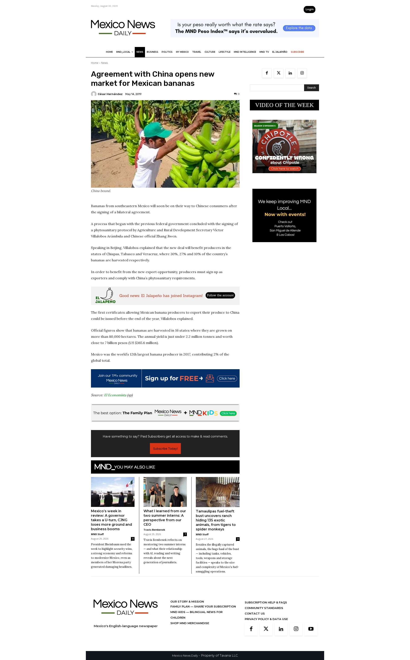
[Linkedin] (290, 73)
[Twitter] (278, 73)
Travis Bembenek (154, 529)
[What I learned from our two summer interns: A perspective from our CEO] (165, 492)
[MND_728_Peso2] (244, 41)
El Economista (115, 395)
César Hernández (110, 94)
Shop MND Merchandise (189, 623)
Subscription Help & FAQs (266, 602)
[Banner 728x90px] (165, 413)
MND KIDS (178, 612)
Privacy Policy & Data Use (266, 619)
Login (309, 9)
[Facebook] (267, 73)
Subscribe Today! (165, 448)
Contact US (255, 613)
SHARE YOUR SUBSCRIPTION (214, 606)
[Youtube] (311, 629)
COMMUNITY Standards (264, 608)
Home (94, 63)
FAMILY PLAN (180, 606)
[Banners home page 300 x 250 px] (284, 176)
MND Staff (97, 534)
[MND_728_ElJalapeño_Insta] (165, 296)
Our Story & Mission (187, 601)
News (104, 63)
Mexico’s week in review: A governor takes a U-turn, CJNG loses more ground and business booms (111, 520)
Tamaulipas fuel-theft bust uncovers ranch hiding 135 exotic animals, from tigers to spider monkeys (216, 520)
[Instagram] (302, 73)
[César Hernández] (94, 94)
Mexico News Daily (185, 655)
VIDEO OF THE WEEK (284, 105)
